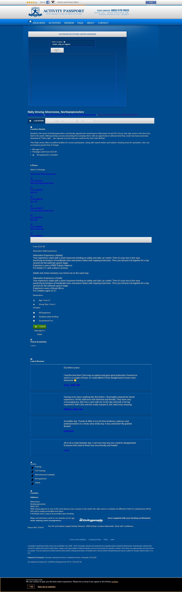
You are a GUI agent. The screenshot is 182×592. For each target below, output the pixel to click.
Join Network (151, 3)
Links (112, 539)
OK (31, 586)
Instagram (52, 2)
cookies (115, 582)
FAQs (106, 539)
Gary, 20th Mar (72, 385)
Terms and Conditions (78, 539)
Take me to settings (46, 587)
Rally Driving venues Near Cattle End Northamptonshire (70, 115)
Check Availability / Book (39, 327)
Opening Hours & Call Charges (114, 14)
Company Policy (95, 539)
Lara (66, 450)
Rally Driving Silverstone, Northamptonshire (56, 12)
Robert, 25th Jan (73, 409)
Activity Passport (35, 115)
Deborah (69, 431)
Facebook (47, 2)
